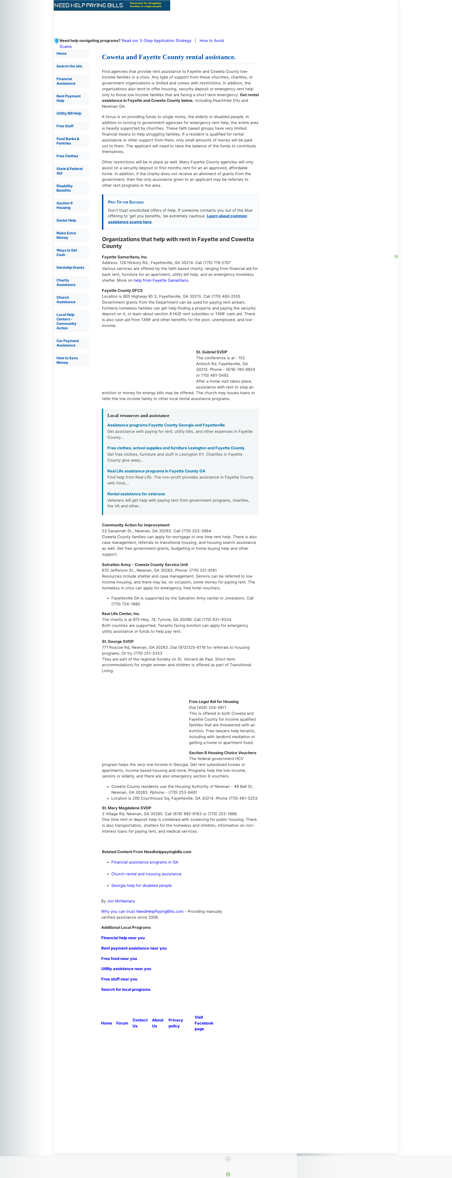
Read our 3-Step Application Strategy (156, 40)
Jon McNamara (121, 901)
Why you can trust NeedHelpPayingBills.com (142, 911)
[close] (228, 1159)
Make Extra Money (66, 235)
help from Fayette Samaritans (161, 280)
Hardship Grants (70, 267)
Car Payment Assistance (67, 343)
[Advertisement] (168, 21)
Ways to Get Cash (66, 252)
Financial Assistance (66, 81)
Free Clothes (67, 156)
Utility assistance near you (126, 968)
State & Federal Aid (69, 170)
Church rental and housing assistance (146, 874)
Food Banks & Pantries (67, 140)
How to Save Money (67, 360)
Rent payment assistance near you (134, 948)
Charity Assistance (66, 282)
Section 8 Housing (64, 205)
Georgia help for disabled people (141, 885)
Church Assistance (66, 299)
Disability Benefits (64, 188)
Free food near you (119, 958)
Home (61, 53)
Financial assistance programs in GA (144, 862)
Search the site (69, 66)
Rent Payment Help (68, 98)
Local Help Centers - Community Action (66, 321)
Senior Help (66, 220)
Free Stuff (65, 126)
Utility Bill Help (68, 113)
